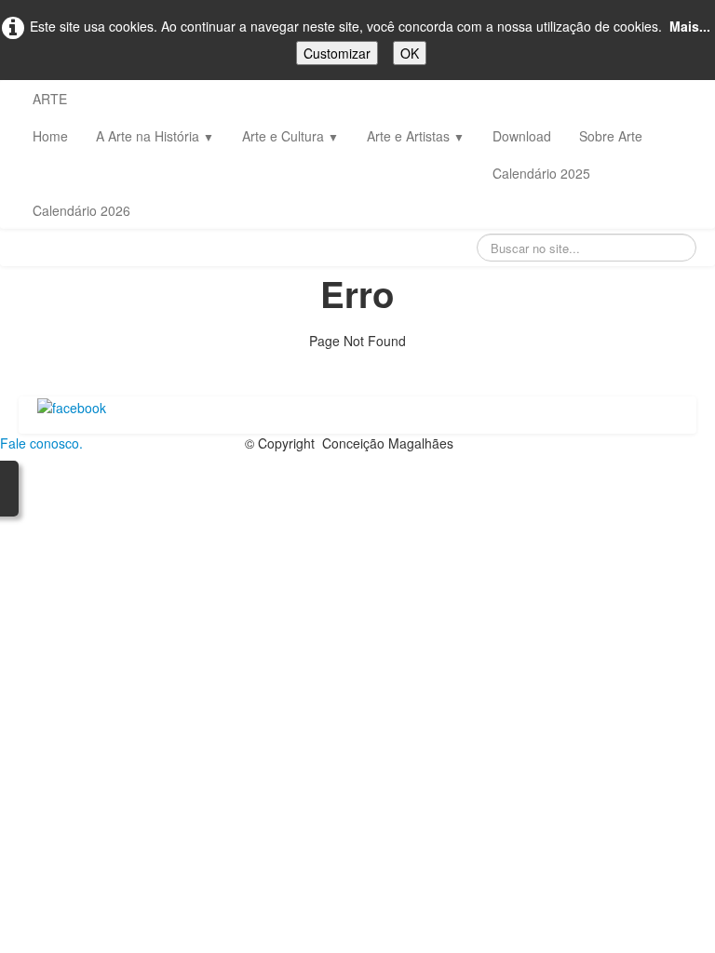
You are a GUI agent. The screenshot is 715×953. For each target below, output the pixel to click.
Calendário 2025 (541, 173)
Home (50, 136)
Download (521, 136)
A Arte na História (155, 136)
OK (409, 53)
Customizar (337, 53)
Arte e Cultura (290, 136)
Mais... (689, 26)
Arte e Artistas (416, 136)
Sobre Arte (610, 136)
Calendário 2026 (81, 210)
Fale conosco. (41, 443)
